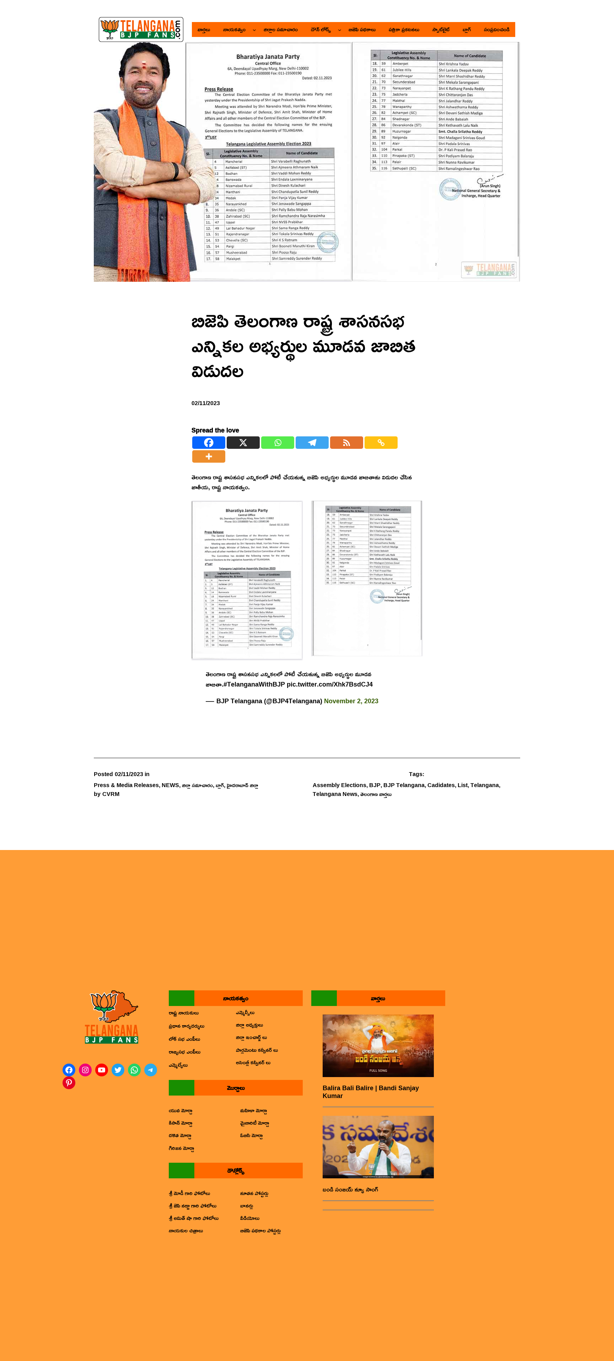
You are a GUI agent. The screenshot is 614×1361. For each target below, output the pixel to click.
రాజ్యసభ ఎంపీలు (184, 1051)
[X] (243, 442)
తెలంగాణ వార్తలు (376, 794)
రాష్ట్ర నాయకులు (184, 1012)
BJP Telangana (404, 785)
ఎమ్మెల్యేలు (178, 1064)
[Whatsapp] (277, 442)
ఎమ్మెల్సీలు (245, 1012)
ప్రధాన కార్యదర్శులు (186, 1025)
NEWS (170, 785)
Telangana (484, 785)
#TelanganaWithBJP (254, 684)
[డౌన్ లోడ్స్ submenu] (339, 29)
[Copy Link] (381, 442)
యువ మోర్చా (180, 1110)
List (463, 785)
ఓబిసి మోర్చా (251, 1135)
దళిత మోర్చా (180, 1135)
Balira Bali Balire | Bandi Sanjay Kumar (371, 1091)
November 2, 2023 (351, 701)
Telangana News (335, 794)
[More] (208, 456)
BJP (375, 785)
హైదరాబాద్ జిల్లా (242, 785)
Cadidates (441, 785)
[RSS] (346, 442)
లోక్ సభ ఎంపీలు (184, 1038)
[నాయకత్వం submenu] (254, 29)
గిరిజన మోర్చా (181, 1147)
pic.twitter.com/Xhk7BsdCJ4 (330, 684)
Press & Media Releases (126, 785)
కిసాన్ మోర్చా (180, 1122)
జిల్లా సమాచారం (197, 785)
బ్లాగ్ (220, 785)
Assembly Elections (339, 785)
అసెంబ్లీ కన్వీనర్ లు (253, 1062)
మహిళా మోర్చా (253, 1110)
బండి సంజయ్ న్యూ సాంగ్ (350, 1189)
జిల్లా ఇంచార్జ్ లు (251, 1037)
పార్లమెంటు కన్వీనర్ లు (257, 1049)
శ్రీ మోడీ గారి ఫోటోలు (189, 1193)
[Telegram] (312, 442)
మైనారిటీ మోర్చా (254, 1122)
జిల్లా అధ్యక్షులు (249, 1024)
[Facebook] (208, 442)
